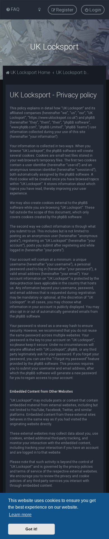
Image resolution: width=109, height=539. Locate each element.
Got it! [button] (31, 529)
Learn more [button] (20, 514)
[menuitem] (12, 9)
